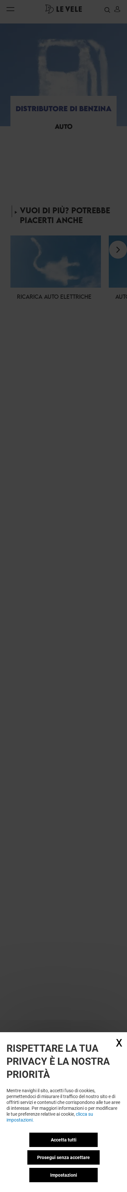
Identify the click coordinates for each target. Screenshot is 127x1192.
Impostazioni (63, 1175)
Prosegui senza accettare (63, 1157)
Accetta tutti (64, 1139)
